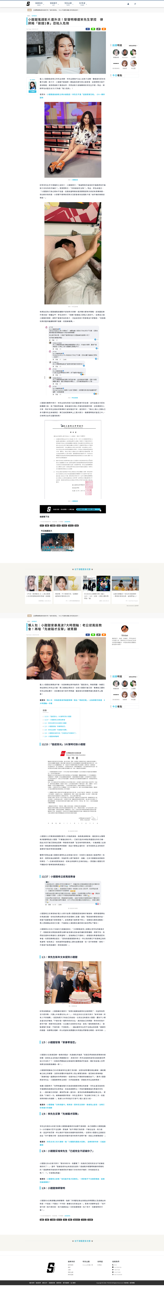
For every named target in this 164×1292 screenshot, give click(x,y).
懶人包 (59, 1220)
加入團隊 (73, 1283)
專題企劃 (70, 1272)
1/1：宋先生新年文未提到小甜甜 (55, 723)
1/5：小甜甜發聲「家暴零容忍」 (55, 726)
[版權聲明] (67, 522)
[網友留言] (104, 29)
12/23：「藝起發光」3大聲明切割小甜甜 (57, 716)
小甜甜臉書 (75, 180)
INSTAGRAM (118, 1274)
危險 (58, 526)
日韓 (69, 1270)
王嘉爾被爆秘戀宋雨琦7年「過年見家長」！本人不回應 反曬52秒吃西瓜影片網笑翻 (56, 10)
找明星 (99, 1265)
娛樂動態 (34, 16)
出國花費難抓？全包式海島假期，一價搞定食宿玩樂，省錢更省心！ (125, 595)
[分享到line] (93, 29)
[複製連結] (98, 29)
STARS (82, 4)
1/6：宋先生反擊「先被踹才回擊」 (56, 730)
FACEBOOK (118, 1267)
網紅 (69, 1267)
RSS (115, 1265)
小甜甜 (53, 526)
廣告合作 (44, 1283)
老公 (65, 1220)
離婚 (42, 1220)
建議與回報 (52, 1283)
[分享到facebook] (88, 29)
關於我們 (31, 1283)
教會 (70, 1220)
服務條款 (58, 1283)
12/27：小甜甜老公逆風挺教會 (54, 720)
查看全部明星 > (133, 45)
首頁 (28, 16)
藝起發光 (76, 1220)
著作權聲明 (66, 1283)
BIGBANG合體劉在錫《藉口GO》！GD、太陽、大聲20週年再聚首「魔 (96, 596)
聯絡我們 (38, 1283)
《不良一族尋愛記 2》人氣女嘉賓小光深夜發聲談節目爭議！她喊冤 (38, 595)
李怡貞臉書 (75, 398)
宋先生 (71, 526)
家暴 (47, 526)
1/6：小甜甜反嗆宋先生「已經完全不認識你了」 (60, 733)
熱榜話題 (70, 1274)
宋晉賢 (90, 1220)
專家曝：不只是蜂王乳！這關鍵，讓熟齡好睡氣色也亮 (67, 595)
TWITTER (117, 1270)
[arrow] (28, 4)
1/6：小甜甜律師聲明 (51, 736)
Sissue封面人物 (88, 1265)
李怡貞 (64, 526)
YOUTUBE (117, 1272)
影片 (42, 526)
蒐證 (76, 526)
